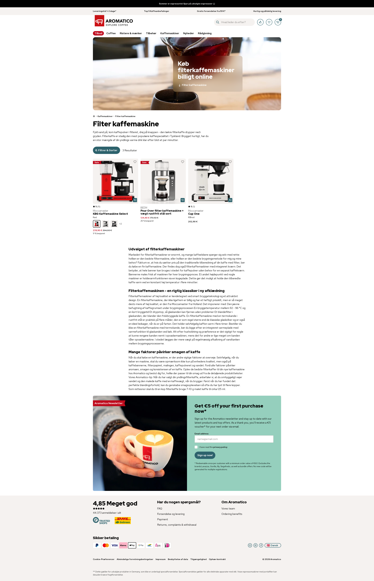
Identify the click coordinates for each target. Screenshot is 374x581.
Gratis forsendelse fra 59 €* (211, 11)
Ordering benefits (231, 514)
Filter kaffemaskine (194, 85)
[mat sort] (114, 224)
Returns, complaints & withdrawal (176, 524)
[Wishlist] (269, 22)
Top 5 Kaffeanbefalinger (156, 11)
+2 (120, 223)
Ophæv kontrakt (217, 559)
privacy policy (220, 447)
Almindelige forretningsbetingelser (135, 559)
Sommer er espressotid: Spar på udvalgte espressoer (185, 3)
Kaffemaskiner (105, 116)
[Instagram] (255, 545)
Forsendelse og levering (171, 514)
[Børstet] (105, 224)
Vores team (228, 508)
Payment (162, 519)
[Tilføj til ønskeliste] (135, 162)
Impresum (161, 559)
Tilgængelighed (198, 559)
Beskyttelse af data (178, 559)
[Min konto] (260, 22)
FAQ (159, 508)
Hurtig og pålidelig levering (267, 11)
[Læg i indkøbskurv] (135, 200)
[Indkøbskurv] (278, 22)
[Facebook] (261, 545)
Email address (201, 433)
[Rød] (97, 224)
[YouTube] (250, 545)
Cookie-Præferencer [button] (103, 559)
